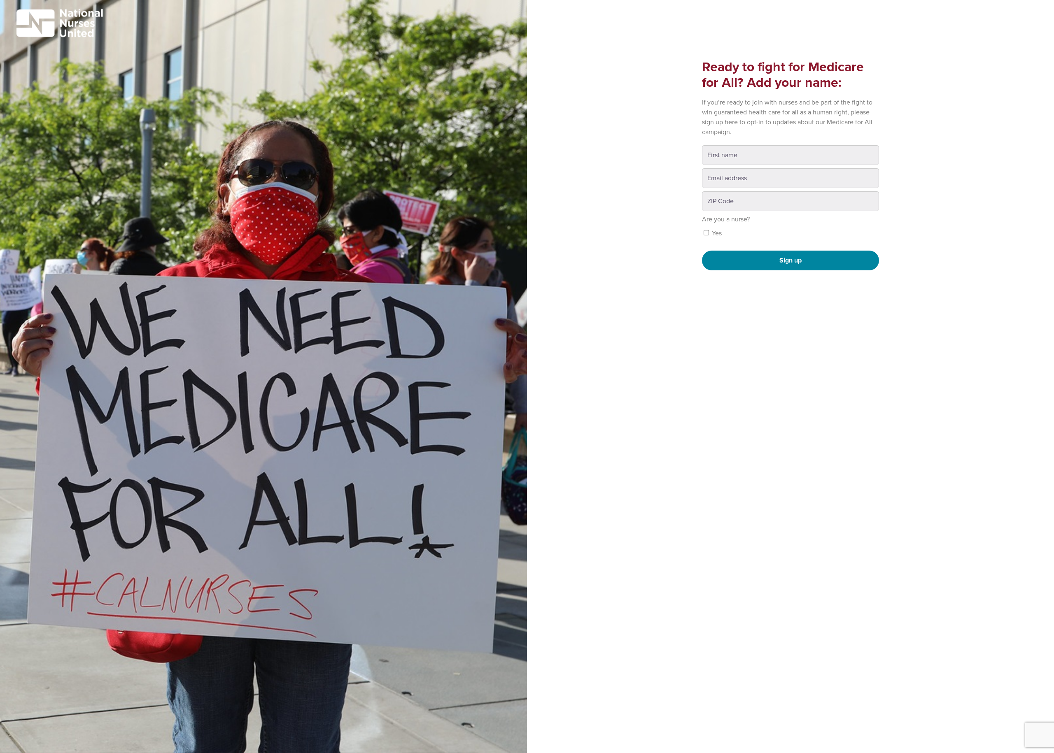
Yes (716, 233)
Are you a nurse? (726, 219)
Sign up (790, 260)
